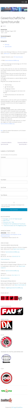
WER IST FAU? (6, 220)
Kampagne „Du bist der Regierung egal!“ (12, 219)
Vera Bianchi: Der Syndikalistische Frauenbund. (14, 224)
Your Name (3, 179)
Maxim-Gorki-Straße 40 (18, 249)
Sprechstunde (8, 46)
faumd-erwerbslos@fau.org (12, 270)
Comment (3, 157)
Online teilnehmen (5, 259)
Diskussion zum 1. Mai (8, 222)
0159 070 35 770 (16, 256)
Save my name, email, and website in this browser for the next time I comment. (12, 205)
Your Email (3, 187)
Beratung (7, 44)
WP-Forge (13, 407)
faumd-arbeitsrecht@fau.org (12, 60)
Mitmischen (3, 37)
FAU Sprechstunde (18, 57)
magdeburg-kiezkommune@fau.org (14, 287)
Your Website (4, 195)
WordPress (20, 407)
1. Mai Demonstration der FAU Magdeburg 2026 (14, 225)
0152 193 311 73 (15, 275)
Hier (2, 130)
